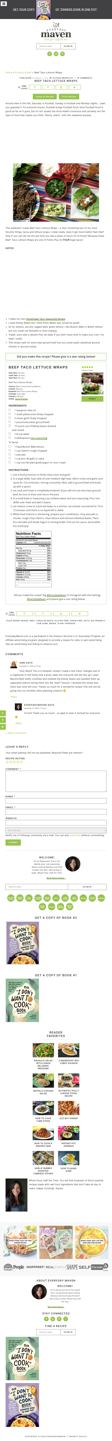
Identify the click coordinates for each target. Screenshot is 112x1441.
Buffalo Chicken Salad (43, 1092)
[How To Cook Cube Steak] (43, 1114)
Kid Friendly (98, 621)
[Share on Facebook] (48, 87)
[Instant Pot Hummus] (68, 1139)
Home (9, 72)
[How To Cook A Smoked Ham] (43, 1139)
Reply (14, 696)
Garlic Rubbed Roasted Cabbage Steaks (43, 1171)
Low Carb (42, 623)
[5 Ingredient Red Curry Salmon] (68, 1056)
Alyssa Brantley (21, 399)
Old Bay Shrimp (69, 1118)
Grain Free (76, 621)
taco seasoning (39, 438)
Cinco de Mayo (44, 621)
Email (10, 807)
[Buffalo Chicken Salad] (43, 1086)
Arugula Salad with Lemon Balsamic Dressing (43, 1064)
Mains (52, 623)
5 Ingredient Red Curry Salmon (69, 1061)
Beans (24, 621)
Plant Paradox (66, 623)
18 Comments (84, 78)
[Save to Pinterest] (35, 87)
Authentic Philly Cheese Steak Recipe (68, 1093)
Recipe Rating (15, 758)
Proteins (19, 72)
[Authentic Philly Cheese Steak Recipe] (68, 1086)
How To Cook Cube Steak (43, 1119)
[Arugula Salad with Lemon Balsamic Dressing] (43, 1056)
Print (92, 399)
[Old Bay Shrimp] (68, 1114)
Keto (86, 621)
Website (11, 818)
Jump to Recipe (45, 96)
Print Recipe (69, 96)
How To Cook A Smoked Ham (43, 1144)
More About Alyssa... (56, 878)
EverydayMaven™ (56, 31)
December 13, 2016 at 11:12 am (35, 708)
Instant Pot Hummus (68, 1144)
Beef (29, 72)
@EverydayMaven (56, 595)
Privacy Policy (78, 1436)
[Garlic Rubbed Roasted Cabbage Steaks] (43, 1164)
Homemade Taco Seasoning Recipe (45, 318)
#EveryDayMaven (36, 599)
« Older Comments (16, 732)
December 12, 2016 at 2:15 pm (30, 666)
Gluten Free (62, 621)
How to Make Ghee (69, 1169)
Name (10, 796)
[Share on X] (62, 87)
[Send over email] (75, 87)
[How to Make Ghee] (68, 1164)
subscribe (75, 835)
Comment (13, 769)
